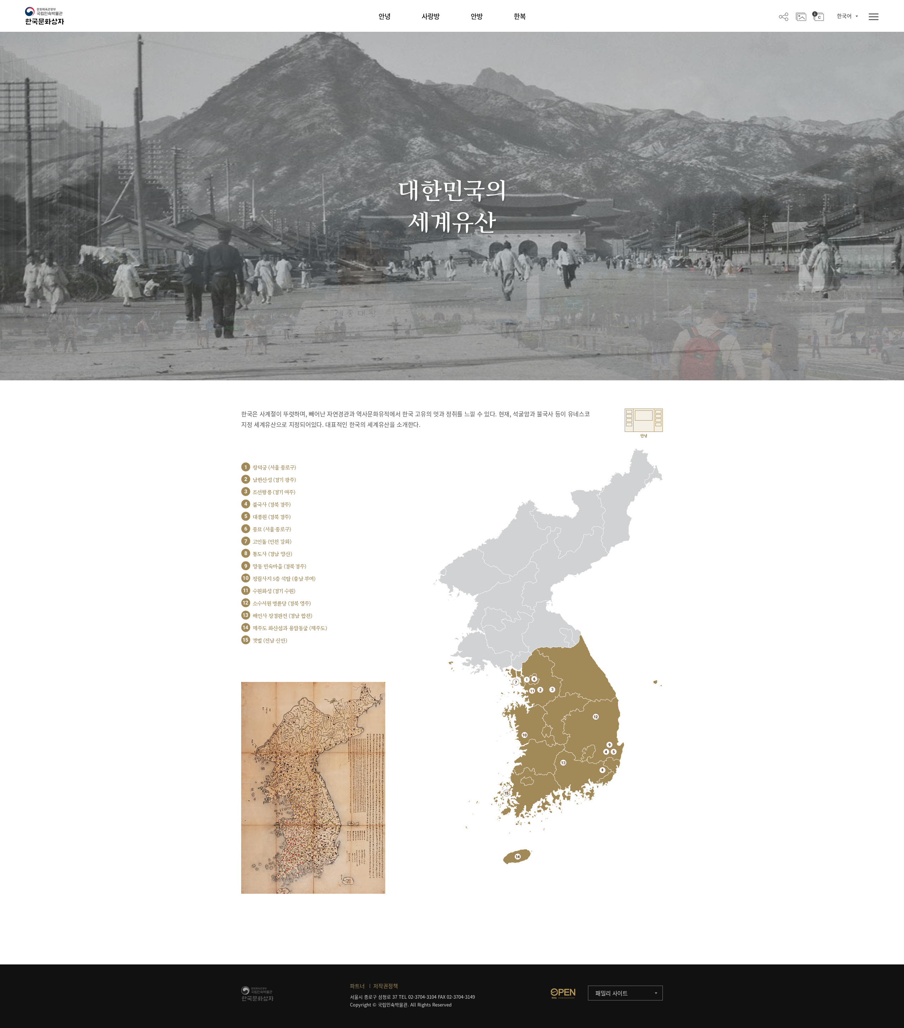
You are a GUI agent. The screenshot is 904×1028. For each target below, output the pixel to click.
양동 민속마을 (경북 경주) (279, 566)
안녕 (385, 16)
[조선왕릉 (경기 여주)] (552, 689)
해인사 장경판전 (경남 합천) (282, 616)
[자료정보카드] (818, 16)
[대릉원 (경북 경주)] (613, 751)
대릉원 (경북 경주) (271, 517)
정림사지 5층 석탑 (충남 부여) (284, 579)
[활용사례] (801, 16)
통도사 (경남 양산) (272, 554)
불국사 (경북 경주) (271, 504)
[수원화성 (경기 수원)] (532, 690)
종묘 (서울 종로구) (271, 529)
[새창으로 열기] (563, 993)
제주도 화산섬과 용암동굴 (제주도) (289, 628)
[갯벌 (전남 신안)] (506, 793)
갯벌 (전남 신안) (269, 640)
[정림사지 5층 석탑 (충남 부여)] (524, 734)
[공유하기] (783, 16)
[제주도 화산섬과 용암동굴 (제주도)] (518, 856)
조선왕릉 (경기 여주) (273, 492)
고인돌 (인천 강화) (271, 542)
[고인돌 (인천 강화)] (515, 682)
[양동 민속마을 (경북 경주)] (609, 744)
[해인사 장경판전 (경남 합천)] (563, 762)
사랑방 (431, 16)
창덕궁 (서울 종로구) (274, 467)
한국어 (844, 16)
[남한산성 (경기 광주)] (540, 689)
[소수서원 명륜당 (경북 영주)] (596, 716)
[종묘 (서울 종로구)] (534, 679)
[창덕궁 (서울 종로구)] (526, 679)
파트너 (357, 986)
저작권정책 (385, 986)
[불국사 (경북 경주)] (606, 751)
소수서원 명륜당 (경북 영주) (281, 603)
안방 (477, 16)
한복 (520, 16)
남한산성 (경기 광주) (274, 480)
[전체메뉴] (873, 17)
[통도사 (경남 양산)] (602, 770)
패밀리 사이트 (611, 993)
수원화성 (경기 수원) (273, 591)
